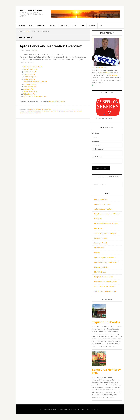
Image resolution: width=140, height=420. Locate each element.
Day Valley (98, 219)
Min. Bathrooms (98, 157)
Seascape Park (28, 89)
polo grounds (64, 111)
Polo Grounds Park (29, 87)
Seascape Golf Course (57, 101)
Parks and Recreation (44, 109)
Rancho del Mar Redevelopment (105, 282)
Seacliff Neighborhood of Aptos (105, 233)
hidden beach (46, 111)
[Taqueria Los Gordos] (99, 311)
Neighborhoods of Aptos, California (106, 214)
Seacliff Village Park (30, 77)
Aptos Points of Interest (102, 204)
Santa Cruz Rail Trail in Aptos (104, 286)
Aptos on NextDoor (101, 199)
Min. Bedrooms (98, 149)
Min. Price (95, 133)
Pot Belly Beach (29, 79)
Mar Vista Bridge (100, 272)
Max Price (95, 141)
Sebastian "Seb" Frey (99, 68)
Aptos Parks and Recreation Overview (51, 46)
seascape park (24, 113)
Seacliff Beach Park (30, 69)
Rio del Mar (98, 228)
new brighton (54, 111)
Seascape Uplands (100, 243)
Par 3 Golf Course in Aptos (103, 277)
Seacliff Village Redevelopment (105, 291)
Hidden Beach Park (30, 91)
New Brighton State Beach (32, 67)
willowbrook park (35, 113)
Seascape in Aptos (100, 238)
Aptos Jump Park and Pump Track (35, 96)
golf (39, 111)
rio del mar (72, 111)
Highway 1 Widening (101, 267)
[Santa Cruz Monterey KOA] (99, 358)
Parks (35, 109)
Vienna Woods (99, 248)
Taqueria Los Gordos (106, 322)
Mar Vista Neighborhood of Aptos (106, 223)
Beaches (30, 109)
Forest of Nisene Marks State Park (35, 82)
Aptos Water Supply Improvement (106, 262)
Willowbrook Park (29, 94)
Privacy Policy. (77, 409)
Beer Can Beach (29, 74)
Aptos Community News (31, 10)
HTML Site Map (96, 409)
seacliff (79, 111)
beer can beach (33, 111)
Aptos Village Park (29, 84)
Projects (97, 253)
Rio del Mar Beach (29, 72)
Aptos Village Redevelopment (104, 257)
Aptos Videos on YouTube (103, 209)
